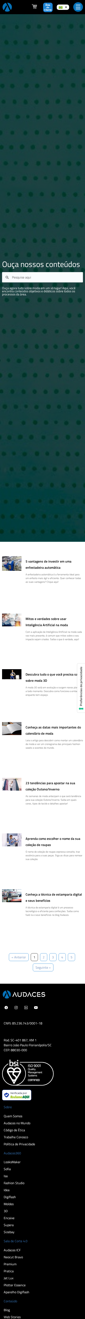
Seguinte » (43, 967)
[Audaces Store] (34, 7)
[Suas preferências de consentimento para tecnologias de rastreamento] (81, 688)
